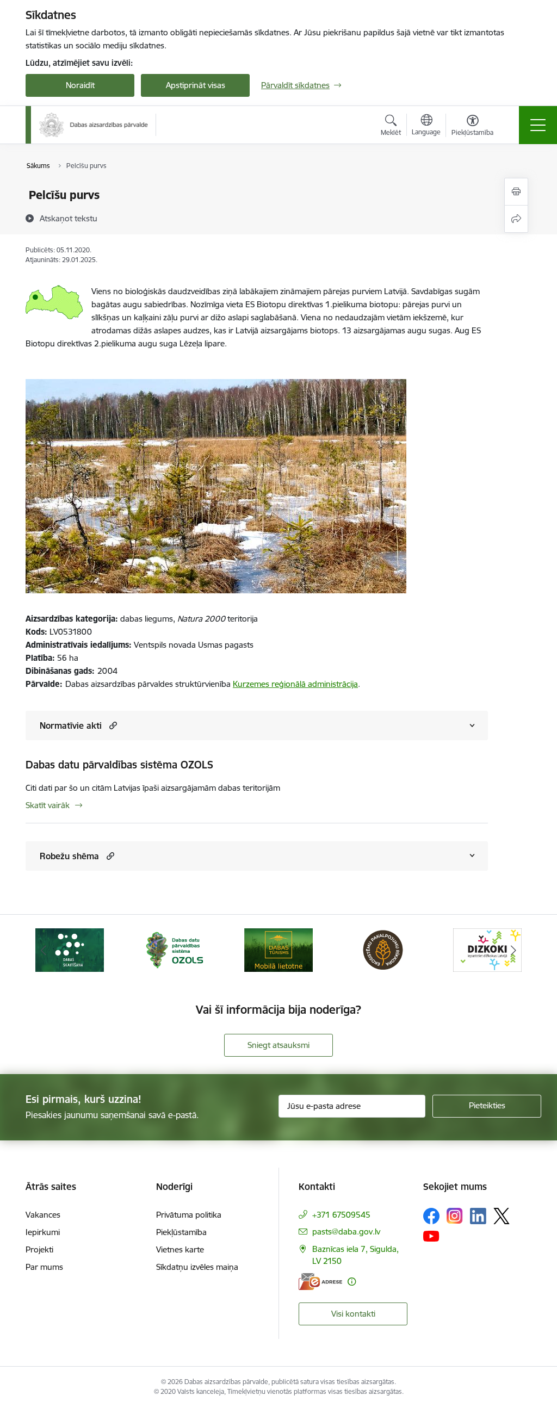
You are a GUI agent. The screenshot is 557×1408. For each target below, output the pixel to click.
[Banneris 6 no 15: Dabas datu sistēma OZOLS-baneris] (174, 949)
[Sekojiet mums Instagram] (455, 1216)
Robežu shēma (69, 856)
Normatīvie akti (71, 725)
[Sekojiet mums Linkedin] (478, 1216)
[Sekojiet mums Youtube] (431, 1235)
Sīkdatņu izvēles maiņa (197, 1267)
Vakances (43, 1214)
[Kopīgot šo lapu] (516, 219)
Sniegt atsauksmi (278, 1045)
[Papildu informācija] (352, 1281)
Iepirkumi (43, 1232)
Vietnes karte (180, 1249)
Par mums (44, 1267)
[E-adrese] (320, 1282)
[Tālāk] (513, 950)
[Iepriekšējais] (43, 950)
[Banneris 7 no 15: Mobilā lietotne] (278, 949)
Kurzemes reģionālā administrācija (295, 684)
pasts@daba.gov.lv (346, 1231)
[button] (112, 725)
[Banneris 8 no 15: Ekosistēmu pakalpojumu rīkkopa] (383, 949)
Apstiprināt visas (195, 85)
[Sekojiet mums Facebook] (431, 1216)
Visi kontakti (353, 1313)
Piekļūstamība (181, 1232)
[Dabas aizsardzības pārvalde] (93, 125)
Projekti (39, 1249)
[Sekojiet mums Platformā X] (501, 1216)
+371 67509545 (341, 1214)
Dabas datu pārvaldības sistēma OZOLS (119, 764)
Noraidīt (80, 85)
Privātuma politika (188, 1214)
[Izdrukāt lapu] (516, 191)
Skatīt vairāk (48, 805)
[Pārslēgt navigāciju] (538, 125)
